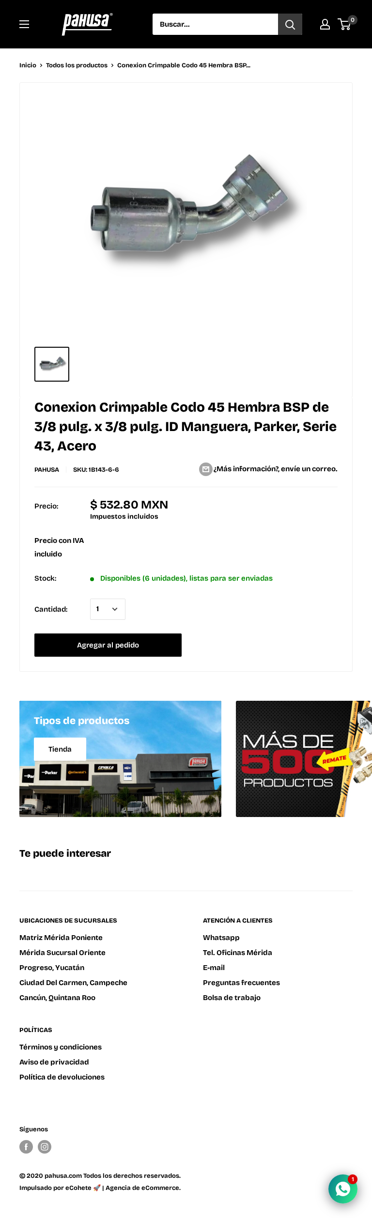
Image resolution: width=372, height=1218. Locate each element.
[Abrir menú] (24, 24)
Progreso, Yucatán (51, 967)
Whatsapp (221, 937)
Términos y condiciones (60, 1047)
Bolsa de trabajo (232, 997)
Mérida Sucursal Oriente (62, 952)
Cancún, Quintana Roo (57, 997)
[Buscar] (290, 24)
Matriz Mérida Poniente (61, 937)
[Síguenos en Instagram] (44, 1147)
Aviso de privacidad (54, 1062)
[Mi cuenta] (325, 24)
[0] (345, 24)
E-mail (214, 967)
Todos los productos (77, 65)
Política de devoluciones (62, 1077)
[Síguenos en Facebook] (26, 1147)
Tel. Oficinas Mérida (237, 952)
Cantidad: (50, 609)
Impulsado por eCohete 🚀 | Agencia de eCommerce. (100, 1188)
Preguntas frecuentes (241, 982)
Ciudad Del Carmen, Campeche (73, 982)
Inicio (27, 65)
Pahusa (46, 470)
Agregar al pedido (108, 645)
